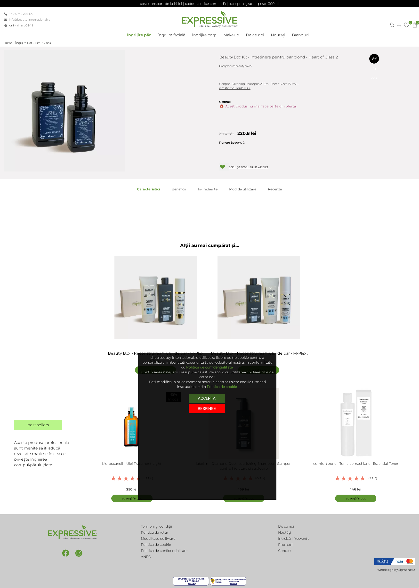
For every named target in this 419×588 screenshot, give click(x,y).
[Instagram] (79, 553)
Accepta (207, 398)
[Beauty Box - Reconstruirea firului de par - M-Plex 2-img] (259, 297)
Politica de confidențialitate (164, 550)
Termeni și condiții (156, 526)
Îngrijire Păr (23, 43)
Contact (285, 550)
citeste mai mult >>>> (234, 88)
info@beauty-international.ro (29, 19)
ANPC (146, 557)
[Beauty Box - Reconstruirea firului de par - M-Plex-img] (155, 297)
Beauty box (43, 43)
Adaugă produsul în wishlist (248, 167)
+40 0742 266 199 (21, 14)
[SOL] (191, 581)
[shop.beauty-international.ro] (209, 18)
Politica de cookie (156, 544)
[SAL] (228, 581)
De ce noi (286, 526)
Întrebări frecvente (293, 538)
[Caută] (392, 24)
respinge (207, 408)
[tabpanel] (158, 312)
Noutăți (284, 532)
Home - (9, 43)
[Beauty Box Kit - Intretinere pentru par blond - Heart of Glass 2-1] (64, 111)
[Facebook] (66, 553)
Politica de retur (154, 532)
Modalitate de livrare (158, 538)
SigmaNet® (406, 570)
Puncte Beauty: (230, 142)
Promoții (285, 544)
